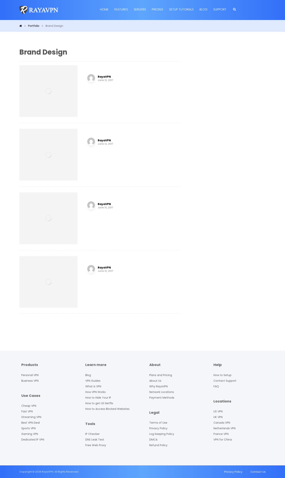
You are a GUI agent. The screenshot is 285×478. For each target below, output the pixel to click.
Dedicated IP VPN (32, 439)
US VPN (218, 411)
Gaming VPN (29, 434)
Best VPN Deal (30, 423)
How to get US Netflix (99, 403)
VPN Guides (92, 381)
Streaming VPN (31, 417)
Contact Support (224, 381)
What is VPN (93, 386)
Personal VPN (30, 375)
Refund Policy (158, 445)
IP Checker (92, 434)
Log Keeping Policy (161, 434)
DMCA (153, 439)
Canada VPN (221, 423)
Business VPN (30, 381)
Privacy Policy (158, 428)
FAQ (216, 386)
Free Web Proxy (95, 445)
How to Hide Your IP (98, 398)
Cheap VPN (28, 406)
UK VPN (218, 417)
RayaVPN (104, 77)
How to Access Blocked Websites (107, 409)
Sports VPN (28, 428)
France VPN (221, 434)
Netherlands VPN (224, 428)
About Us (155, 381)
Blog (88, 375)
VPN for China (222, 439)
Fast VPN (27, 411)
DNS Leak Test (94, 439)
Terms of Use (158, 423)
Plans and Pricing (160, 375)
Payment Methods (161, 398)
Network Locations (161, 392)
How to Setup (222, 375)
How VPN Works (95, 392)
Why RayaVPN (158, 386)
